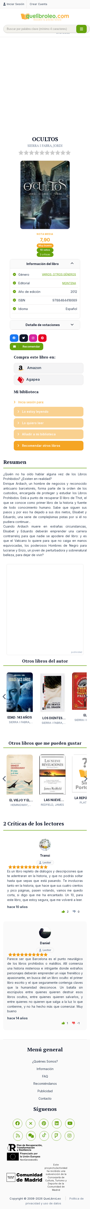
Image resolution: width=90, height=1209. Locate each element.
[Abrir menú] (81, 29)
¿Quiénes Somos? (45, 1061)
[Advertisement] (45, 86)
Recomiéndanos (45, 1083)
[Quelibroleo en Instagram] (33, 338)
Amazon (33, 368)
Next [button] (85, 696)
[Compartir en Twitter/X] (23, 338)
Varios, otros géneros (59, 274)
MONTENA (69, 283)
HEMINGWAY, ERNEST (20, 805)
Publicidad (45, 1091)
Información (45, 1069)
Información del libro (42, 264)
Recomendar (31, 346)
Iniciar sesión (15, 4)
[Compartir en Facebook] (14, 338)
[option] (19, 698)
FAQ (45, 1076)
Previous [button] (4, 696)
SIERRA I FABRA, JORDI (45, 145)
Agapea (33, 379)
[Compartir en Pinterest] (42, 338)
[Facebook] (17, 1123)
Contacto (45, 1098)
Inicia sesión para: (30, 402)
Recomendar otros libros (40, 445)
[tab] (45, 264)
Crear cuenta (38, 4)
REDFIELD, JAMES (52, 804)
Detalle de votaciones (43, 325)
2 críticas (45, 254)
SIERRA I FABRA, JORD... (19, 722)
